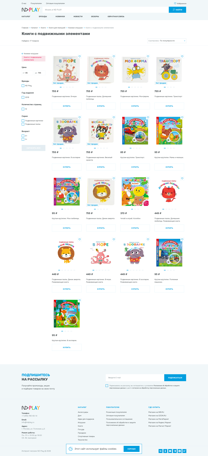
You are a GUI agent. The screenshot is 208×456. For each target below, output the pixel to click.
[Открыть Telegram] (175, 451)
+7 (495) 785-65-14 (29, 416)
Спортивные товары (86, 436)
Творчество (83, 440)
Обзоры (95, 16)
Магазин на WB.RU (156, 412)
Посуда (81, 429)
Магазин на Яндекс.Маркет (159, 422)
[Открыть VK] (160, 451)
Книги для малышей (57, 28)
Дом (79, 415)
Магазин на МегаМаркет (158, 419)
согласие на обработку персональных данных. (149, 388)
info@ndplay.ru (28, 422)
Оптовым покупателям (55, 3)
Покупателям (36, 3)
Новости (78, 16)
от (24, 73)
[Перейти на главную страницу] (31, 10)
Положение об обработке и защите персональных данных (121, 423)
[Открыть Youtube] (170, 451)
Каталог (26, 16)
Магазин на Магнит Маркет (159, 426)
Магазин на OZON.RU (157, 415)
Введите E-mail (114, 378)
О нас (24, 3)
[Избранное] (80, 56)
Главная (25, 28)
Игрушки (81, 422)
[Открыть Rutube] (184, 451)
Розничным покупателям (116, 412)
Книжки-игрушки (75, 28)
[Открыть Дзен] (180, 451)
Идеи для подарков (86, 419)
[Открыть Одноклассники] (165, 451)
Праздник (82, 433)
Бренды (43, 16)
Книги (43, 28)
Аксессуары (83, 412)
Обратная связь (116, 16)
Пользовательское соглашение (119, 419)
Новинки (60, 16)
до (36, 73)
